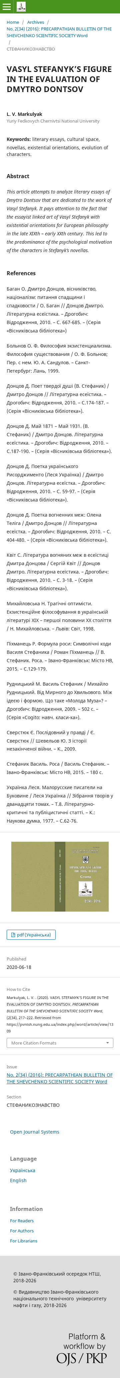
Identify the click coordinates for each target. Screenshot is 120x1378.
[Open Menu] (6, 6)
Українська (22, 1170)
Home (13, 22)
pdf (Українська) (33, 935)
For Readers (22, 1221)
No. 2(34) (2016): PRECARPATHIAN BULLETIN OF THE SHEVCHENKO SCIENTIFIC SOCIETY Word (59, 32)
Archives (35, 22)
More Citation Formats (33, 1043)
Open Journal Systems (34, 1132)
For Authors (22, 1231)
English (18, 1180)
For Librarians (23, 1241)
